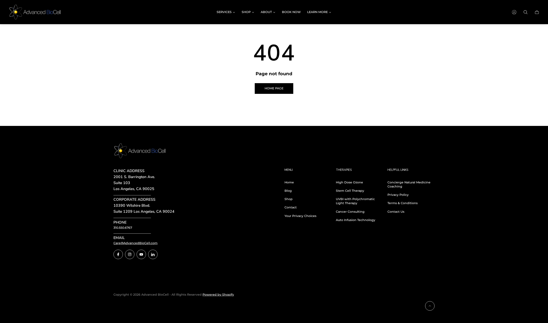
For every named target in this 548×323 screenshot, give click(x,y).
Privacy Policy (398, 195)
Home (289, 182)
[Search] (525, 12)
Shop (288, 199)
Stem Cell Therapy (350, 191)
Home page (274, 88)
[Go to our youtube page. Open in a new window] (141, 254)
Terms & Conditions (402, 203)
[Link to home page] (140, 151)
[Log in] (514, 12)
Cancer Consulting (350, 212)
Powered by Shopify (218, 294)
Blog (288, 191)
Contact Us (395, 212)
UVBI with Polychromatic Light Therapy (355, 201)
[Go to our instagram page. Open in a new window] (129, 254)
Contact (290, 207)
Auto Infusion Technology (355, 220)
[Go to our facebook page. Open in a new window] (118, 254)
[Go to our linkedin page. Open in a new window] (153, 254)
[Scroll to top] (430, 306)
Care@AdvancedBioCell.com (135, 243)
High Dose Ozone (349, 182)
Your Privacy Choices (300, 216)
